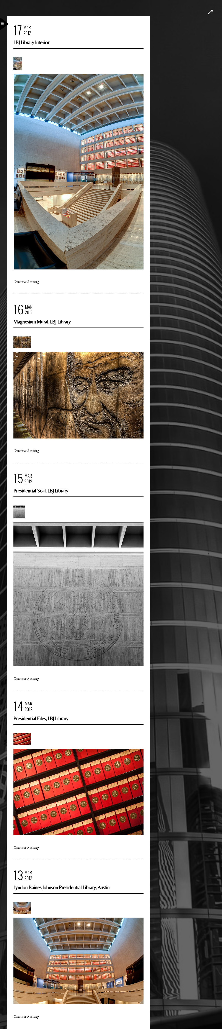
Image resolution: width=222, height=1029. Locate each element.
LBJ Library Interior (31, 42)
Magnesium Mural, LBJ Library (42, 321)
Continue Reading (26, 281)
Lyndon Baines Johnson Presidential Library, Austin (61, 887)
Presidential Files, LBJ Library (40, 718)
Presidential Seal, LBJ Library (40, 490)
